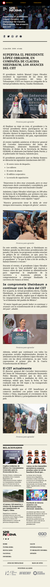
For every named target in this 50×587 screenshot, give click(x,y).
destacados (7, 550)
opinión (33, 553)
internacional (36, 547)
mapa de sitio (37, 563)
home (5, 544)
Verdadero (19, 2)
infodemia (7, 557)
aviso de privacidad (15, 563)
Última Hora (35, 2)
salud (32, 544)
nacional (7, 553)
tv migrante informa (38, 550)
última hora (8, 547)
